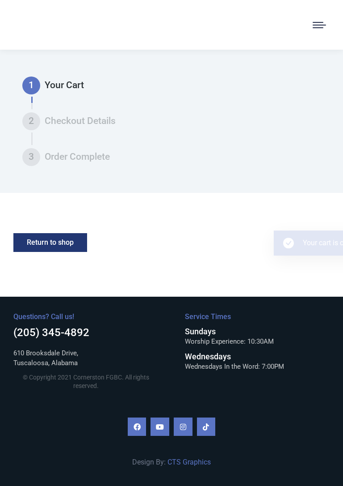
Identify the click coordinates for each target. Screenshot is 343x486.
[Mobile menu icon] (319, 25)
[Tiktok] (206, 427)
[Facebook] (137, 427)
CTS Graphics (189, 462)
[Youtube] (160, 427)
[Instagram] (183, 427)
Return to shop (50, 242)
